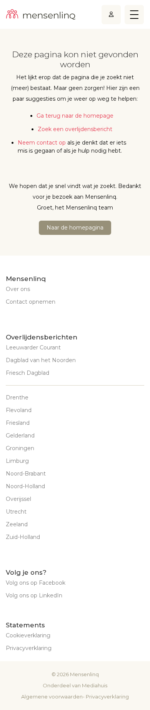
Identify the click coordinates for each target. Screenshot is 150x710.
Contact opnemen (30, 301)
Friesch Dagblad (27, 372)
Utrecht (16, 511)
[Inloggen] (111, 14)
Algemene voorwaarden (52, 696)
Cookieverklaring (28, 635)
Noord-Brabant (26, 473)
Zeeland (17, 524)
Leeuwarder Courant (33, 347)
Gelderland (20, 435)
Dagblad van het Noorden (41, 360)
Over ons (18, 289)
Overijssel (18, 499)
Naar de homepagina (75, 227)
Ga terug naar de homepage (75, 115)
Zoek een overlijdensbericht (75, 129)
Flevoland (19, 410)
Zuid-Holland (23, 537)
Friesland (18, 422)
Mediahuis (94, 685)
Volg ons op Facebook (35, 582)
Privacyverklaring (29, 648)
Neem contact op (42, 142)
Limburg (17, 460)
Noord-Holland (25, 486)
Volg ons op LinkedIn (34, 595)
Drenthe (17, 397)
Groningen (20, 448)
